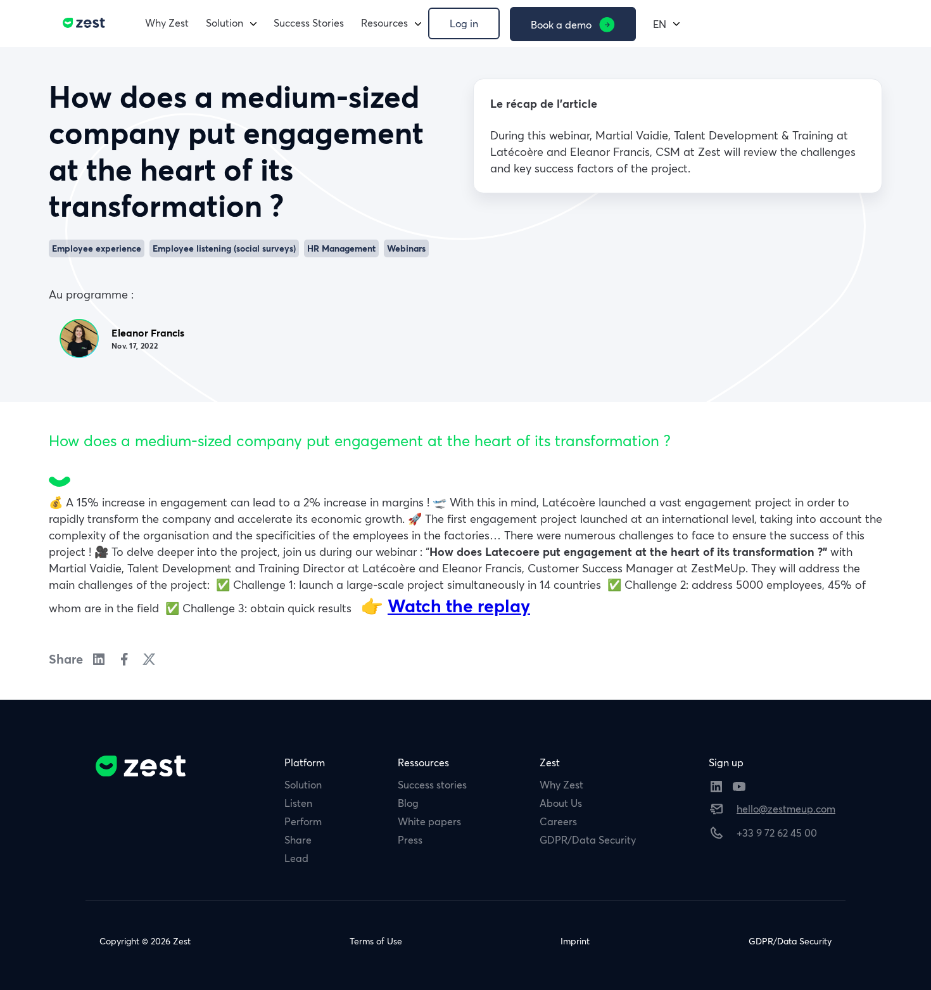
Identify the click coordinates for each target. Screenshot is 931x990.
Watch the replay (459, 606)
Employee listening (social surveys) (224, 248)
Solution (224, 22)
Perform (303, 821)
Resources (384, 22)
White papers (429, 821)
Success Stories (309, 22)
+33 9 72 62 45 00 (777, 832)
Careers (558, 821)
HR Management (341, 248)
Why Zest (167, 22)
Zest (550, 762)
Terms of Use (376, 941)
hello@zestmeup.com (786, 808)
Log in (464, 23)
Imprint (575, 941)
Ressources (423, 762)
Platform (304, 762)
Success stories (432, 784)
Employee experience (96, 248)
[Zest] (80, 23)
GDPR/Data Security (588, 839)
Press (410, 839)
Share (298, 839)
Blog (408, 803)
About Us (561, 803)
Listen (298, 803)
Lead (296, 858)
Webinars (406, 248)
